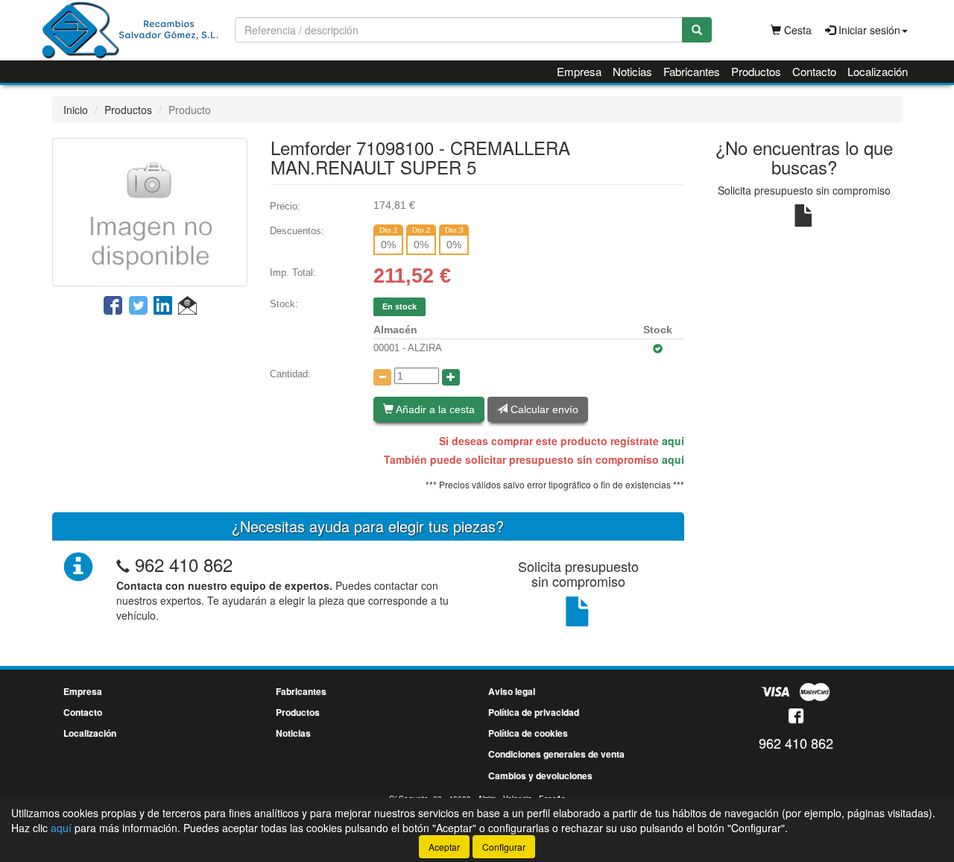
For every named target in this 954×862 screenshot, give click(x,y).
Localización (877, 71)
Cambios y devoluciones (540, 775)
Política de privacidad (533, 712)
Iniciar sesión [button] (867, 29)
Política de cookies (528, 733)
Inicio (75, 109)
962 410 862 (184, 564)
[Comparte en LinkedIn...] (163, 306)
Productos (756, 71)
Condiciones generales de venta (556, 754)
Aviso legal (511, 691)
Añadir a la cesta (434, 409)
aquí (673, 440)
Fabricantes (691, 71)
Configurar (503, 846)
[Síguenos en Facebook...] (796, 717)
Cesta (796, 29)
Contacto (814, 71)
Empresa (579, 71)
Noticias (632, 71)
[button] (187, 306)
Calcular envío (543, 409)
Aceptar (444, 846)
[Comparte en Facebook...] (113, 306)
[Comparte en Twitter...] (138, 306)
